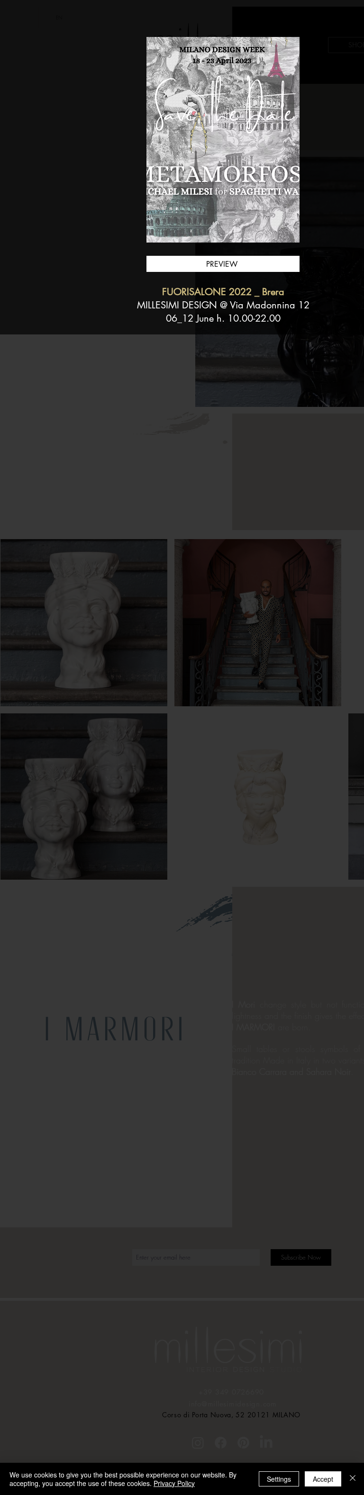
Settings (279, 1479)
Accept (323, 1479)
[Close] (352, 1478)
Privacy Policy (174, 1483)
